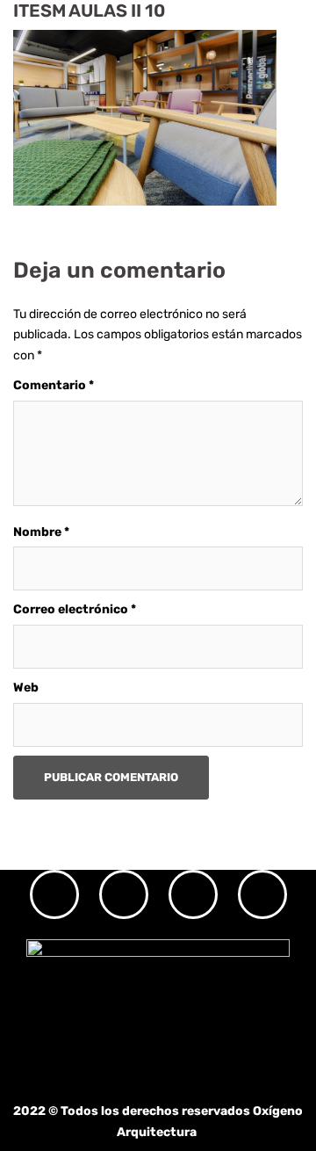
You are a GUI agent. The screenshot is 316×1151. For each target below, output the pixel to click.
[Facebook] (123, 894)
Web (26, 687)
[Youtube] (262, 894)
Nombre (41, 532)
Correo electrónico (74, 609)
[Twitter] (193, 894)
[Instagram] (54, 894)
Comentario (53, 385)
